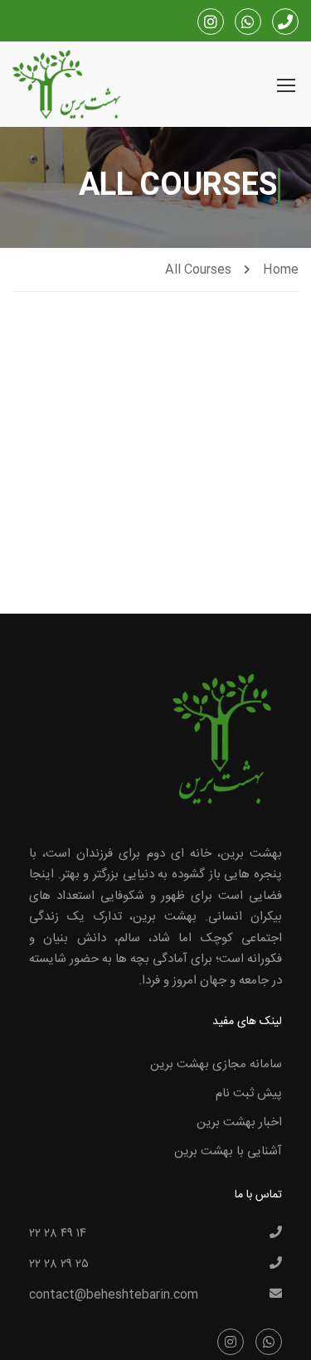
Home (281, 270)
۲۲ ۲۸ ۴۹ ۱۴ (57, 1234)
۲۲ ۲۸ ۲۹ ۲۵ (59, 1264)
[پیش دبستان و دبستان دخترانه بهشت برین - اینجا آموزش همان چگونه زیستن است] (66, 86)
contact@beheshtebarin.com (113, 1295)
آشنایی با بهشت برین (228, 1151)
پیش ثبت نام (249, 1093)
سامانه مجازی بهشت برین (216, 1064)
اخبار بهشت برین (239, 1122)
